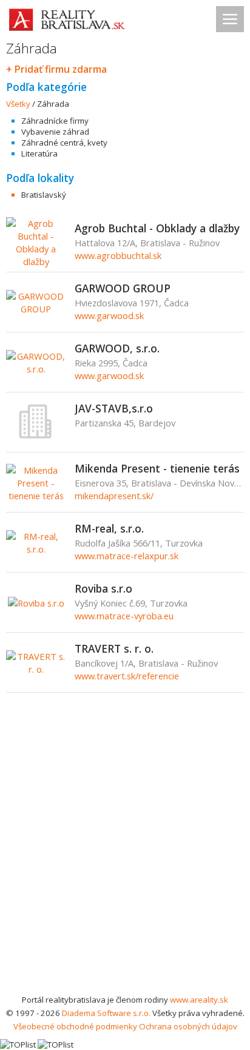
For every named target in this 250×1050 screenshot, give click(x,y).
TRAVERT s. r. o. (114, 648)
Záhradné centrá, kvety (64, 142)
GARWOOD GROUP (123, 288)
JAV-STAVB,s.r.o (114, 408)
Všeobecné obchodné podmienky (75, 1026)
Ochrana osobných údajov (188, 1026)
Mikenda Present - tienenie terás (157, 468)
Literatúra (39, 153)
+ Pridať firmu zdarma (56, 69)
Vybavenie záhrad (55, 131)
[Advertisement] (125, 862)
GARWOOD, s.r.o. (117, 348)
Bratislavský (43, 194)
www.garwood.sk (109, 315)
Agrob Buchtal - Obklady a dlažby (157, 228)
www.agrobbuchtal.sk (118, 255)
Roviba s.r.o (103, 588)
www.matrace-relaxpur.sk (126, 556)
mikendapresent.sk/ (114, 496)
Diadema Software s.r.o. (106, 1013)
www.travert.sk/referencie (127, 676)
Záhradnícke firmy (55, 120)
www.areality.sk (199, 999)
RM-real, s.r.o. (109, 528)
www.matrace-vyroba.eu (124, 616)
